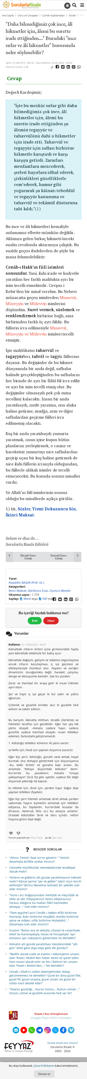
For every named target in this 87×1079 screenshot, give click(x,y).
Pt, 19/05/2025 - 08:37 (33, 644)
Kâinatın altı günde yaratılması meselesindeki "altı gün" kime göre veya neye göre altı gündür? (43, 946)
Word (27, 599)
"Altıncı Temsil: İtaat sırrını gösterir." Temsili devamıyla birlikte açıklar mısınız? (39, 859)
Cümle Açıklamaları (53, 15)
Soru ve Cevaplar (28, 15)
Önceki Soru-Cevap (28, 557)
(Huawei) (65, 1018)
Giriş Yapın (37, 837)
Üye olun (57, 837)
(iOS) (54, 1018)
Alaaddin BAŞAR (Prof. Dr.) (26, 582)
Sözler (72, 15)
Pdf (45, 599)
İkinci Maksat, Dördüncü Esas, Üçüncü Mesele (39, 591)
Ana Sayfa (8, 15)
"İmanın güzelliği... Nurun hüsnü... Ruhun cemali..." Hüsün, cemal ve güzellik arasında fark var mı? (44, 991)
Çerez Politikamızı (43, 1065)
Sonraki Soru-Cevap (58, 557)
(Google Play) (39, 1018)
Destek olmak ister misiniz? (62, 1043)
